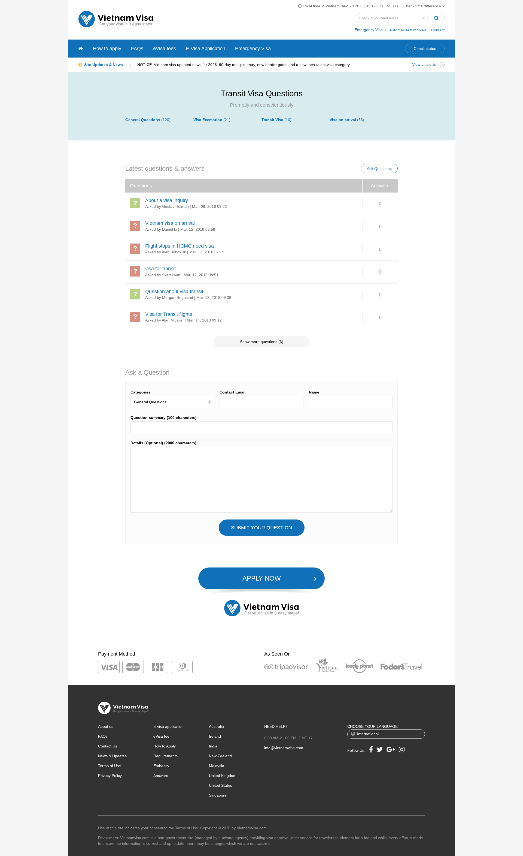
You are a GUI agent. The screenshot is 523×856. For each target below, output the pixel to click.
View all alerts (424, 64)
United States (220, 785)
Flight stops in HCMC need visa (179, 246)
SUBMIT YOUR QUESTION (261, 527)
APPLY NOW (261, 578)
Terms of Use (109, 766)
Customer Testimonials (407, 30)
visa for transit (160, 268)
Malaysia (216, 766)
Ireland (215, 736)
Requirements (165, 756)
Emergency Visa (369, 30)
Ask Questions (379, 168)
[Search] (436, 18)
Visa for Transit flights (168, 314)
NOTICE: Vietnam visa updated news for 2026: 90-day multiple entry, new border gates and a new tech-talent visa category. (244, 64)
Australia (216, 726)
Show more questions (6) (261, 342)
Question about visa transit (174, 291)
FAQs (137, 48)
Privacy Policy (110, 775)
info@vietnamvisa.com (283, 748)
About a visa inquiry (166, 200)
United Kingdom (222, 775)
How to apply (107, 48)
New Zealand (220, 756)
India (213, 746)
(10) (276, 120)
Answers (160, 775)
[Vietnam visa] (81, 49)
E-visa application (168, 726)
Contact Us (107, 746)
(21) (211, 120)
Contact (438, 30)
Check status (425, 48)
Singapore (218, 795)
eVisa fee (161, 736)
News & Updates (112, 756)
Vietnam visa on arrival (170, 223)
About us (105, 726)
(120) (148, 120)
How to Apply (164, 746)
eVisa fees (164, 48)
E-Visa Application (205, 48)
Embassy (161, 766)
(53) (347, 120)
